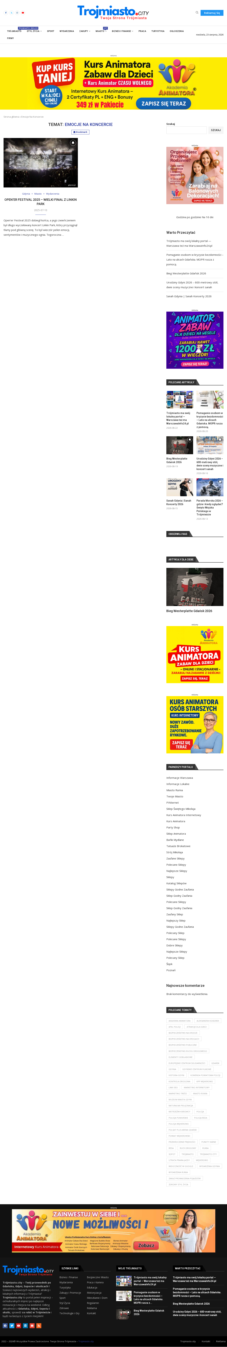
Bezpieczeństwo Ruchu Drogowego (188, 1055)
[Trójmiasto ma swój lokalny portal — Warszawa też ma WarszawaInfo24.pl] (179, 400)
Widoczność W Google (181, 1170)
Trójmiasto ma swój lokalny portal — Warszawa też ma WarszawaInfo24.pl (178, 418)
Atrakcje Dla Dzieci (197, 1031)
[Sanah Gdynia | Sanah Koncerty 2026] (179, 487)
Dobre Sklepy (174, 949)
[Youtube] (23, 12)
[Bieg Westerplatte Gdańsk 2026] (179, 445)
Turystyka (157, 31)
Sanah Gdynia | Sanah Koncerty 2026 (189, 296)
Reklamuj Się (212, 13)
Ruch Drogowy (188, 1152)
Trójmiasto (14, 30)
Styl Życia (33, 31)
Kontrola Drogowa (179, 1085)
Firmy (10, 38)
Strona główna (11, 116)
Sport (50, 31)
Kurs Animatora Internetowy (183, 819)
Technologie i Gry (69, 1317)
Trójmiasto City (208, 1158)
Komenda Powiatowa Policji (205, 1079)
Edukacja (92, 1292)
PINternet (172, 807)
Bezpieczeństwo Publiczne (183, 1049)
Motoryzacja (94, 1297)
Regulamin (93, 1307)
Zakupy (83, 31)
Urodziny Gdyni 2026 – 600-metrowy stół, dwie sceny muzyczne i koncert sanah (209, 464)
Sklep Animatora (176, 838)
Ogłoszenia (177, 31)
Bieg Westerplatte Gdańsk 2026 (186, 273)
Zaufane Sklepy (175, 862)
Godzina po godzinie (188, 217)
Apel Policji (175, 1031)
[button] (173, 592)
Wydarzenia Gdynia (209, 1170)
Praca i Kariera (95, 1286)
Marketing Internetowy (197, 1091)
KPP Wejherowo (204, 1085)
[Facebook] (6, 12)
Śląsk (169, 968)
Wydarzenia (67, 31)
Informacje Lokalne (177, 788)
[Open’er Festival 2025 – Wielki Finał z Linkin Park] (41, 162)
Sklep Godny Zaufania (179, 900)
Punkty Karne (208, 1146)
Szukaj (170, 124)
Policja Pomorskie (178, 1122)
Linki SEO (173, 1091)
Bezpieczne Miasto (98, 1281)
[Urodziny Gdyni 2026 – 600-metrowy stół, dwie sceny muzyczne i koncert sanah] (209, 445)
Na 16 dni (207, 217)
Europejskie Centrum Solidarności (187, 1067)
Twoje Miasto (174, 800)
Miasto (101, 30)
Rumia (205, 1152)
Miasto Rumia (174, 794)
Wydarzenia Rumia (178, 1176)
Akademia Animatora (179, 1025)
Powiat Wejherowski (179, 1140)
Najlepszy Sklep (176, 924)
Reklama (92, 1312)
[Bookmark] (73, 143)
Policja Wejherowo (179, 1128)
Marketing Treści (178, 1097)
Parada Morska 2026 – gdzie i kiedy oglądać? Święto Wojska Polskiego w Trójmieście (209, 507)
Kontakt (91, 1317)
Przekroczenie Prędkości (182, 1146)
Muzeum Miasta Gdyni (180, 1103)
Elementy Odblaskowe (180, 1061)
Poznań (171, 974)
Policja (200, 1115)
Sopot (172, 1158)
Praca (142, 31)
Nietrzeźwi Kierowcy (179, 1115)
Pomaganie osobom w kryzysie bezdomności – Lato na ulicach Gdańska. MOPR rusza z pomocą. (194, 259)
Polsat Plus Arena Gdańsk (183, 1134)
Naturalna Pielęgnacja (181, 1109)
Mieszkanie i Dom (97, 1302)
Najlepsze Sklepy (176, 875)
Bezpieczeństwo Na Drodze (183, 1037)
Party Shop (173, 831)
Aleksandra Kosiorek (208, 1025)
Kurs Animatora (175, 825)
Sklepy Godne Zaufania (180, 893)
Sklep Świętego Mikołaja (180, 813)
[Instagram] (17, 12)
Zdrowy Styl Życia (178, 1188)
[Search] (197, 13)
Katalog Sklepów (176, 887)
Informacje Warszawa (179, 782)
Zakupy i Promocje (70, 1297)
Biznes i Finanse (121, 31)
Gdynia (172, 1073)
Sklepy (170, 881)
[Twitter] (11, 12)
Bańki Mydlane (175, 844)
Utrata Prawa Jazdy (179, 1164)
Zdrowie (64, 1312)
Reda (171, 1152)
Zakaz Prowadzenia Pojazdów (185, 1182)
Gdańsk (215, 1067)
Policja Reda (200, 1122)
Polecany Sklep (175, 937)
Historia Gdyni (176, 1079)
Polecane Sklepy (176, 869)
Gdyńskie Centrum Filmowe (196, 1073)
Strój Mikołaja (174, 856)
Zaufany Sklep (174, 918)
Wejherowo (202, 1164)
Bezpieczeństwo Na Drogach (184, 1043)
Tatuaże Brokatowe (178, 850)
